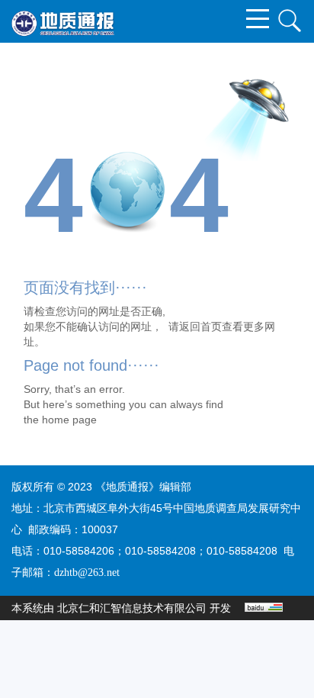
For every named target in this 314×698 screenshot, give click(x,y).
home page (69, 419)
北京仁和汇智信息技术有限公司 (132, 608)
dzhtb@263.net (87, 572)
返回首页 (200, 326)
